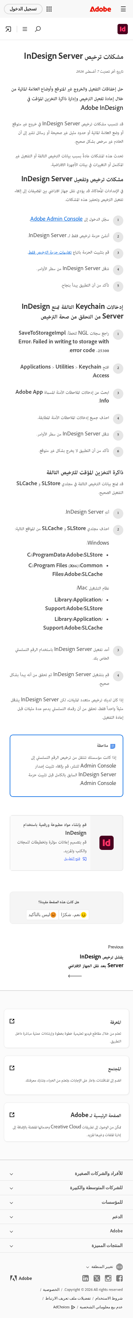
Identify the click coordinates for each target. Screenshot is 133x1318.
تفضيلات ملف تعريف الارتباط (68, 1298)
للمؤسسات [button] (112, 1202)
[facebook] (119, 1278)
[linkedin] (85, 1278)
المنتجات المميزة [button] (107, 1245)
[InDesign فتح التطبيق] (8, 29)
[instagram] (108, 1278)
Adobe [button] (116, 1231)
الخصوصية (51, 1289)
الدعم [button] (117, 1216)
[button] (49, 9)
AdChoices (61, 1307)
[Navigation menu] (123, 9)
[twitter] (97, 1278)
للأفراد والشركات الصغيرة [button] (99, 1173)
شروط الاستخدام (109, 1298)
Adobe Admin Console (56, 219)
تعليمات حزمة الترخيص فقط (50, 252)
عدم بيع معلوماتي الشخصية (101, 1307)
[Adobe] (100, 9)
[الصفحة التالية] (37, 968)
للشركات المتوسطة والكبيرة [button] (96, 1187)
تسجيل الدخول (23, 9)
